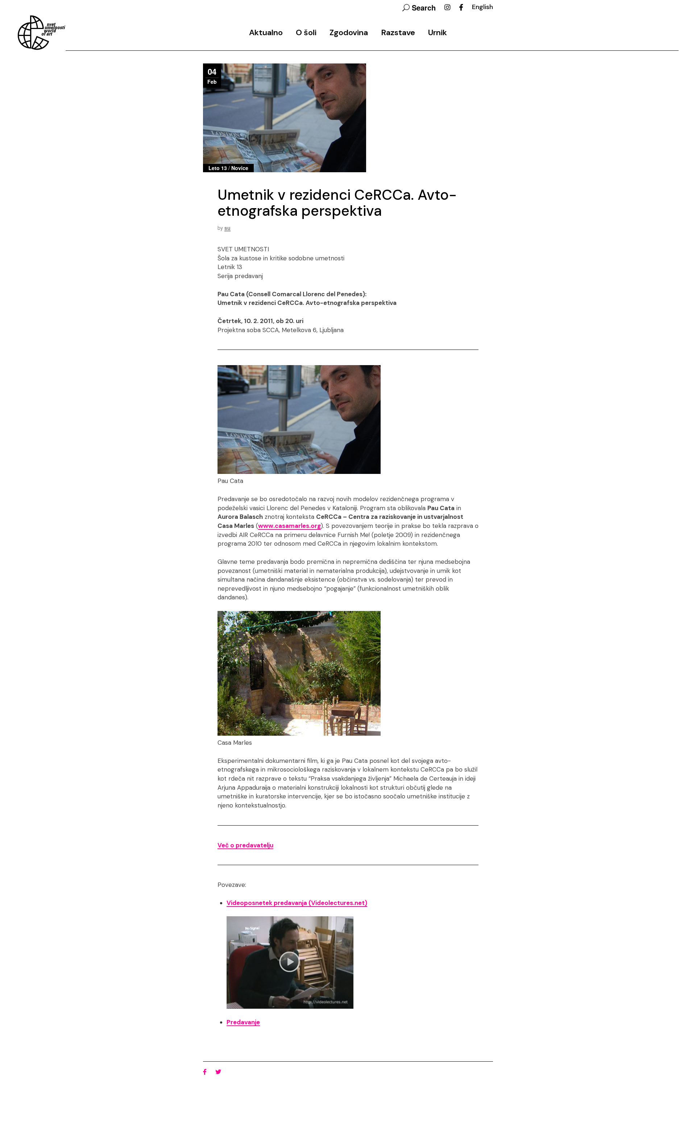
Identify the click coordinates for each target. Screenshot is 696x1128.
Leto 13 (217, 168)
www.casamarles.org (289, 526)
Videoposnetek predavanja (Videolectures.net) (297, 903)
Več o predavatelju (245, 845)
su (227, 227)
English (482, 7)
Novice (239, 168)
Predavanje (243, 1022)
